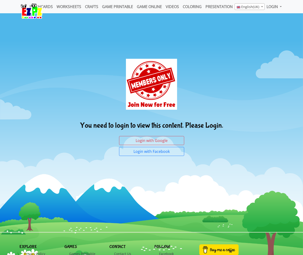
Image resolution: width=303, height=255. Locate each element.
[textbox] (249, 7)
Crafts (91, 6)
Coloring (192, 6)
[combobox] (250, 6)
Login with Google (152, 140)
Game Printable (117, 6)
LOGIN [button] (273, 6)
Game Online (149, 6)
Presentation (219, 6)
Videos (172, 6)
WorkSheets (69, 6)
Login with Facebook (152, 151)
